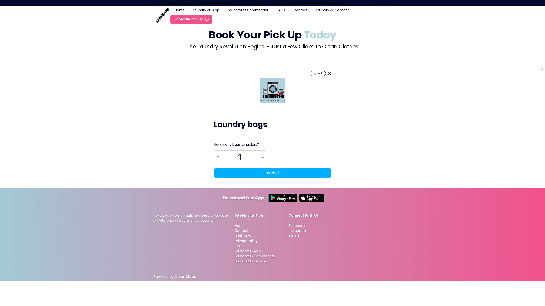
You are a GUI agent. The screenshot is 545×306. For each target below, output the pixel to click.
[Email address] (206, 2)
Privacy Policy (246, 240)
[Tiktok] (389, 2)
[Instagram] (384, 2)
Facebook (296, 225)
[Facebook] (380, 2)
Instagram (297, 230)
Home (240, 225)
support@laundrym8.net (226, 2)
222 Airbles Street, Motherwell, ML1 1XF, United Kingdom (309, 2)
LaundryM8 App (248, 251)
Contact (242, 230)
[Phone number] (246, 2)
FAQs (239, 246)
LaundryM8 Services (251, 261)
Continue (272, 173)
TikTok (293, 235)
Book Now (243, 235)
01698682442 (258, 2)
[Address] (272, 2)
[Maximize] (542, 68)
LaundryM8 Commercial (255, 256)
